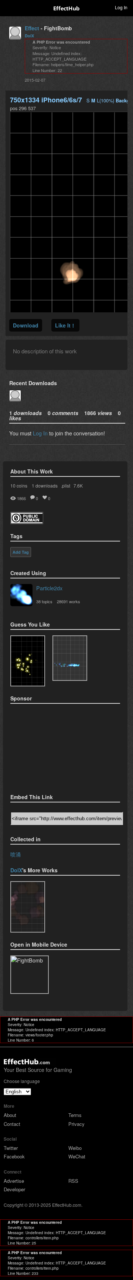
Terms (75, 1114)
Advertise (14, 1180)
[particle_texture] (69, 658)
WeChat (76, 1156)
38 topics (44, 601)
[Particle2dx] (21, 596)
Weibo (75, 1147)
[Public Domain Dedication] (26, 522)
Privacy (76, 1123)
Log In (40, 433)
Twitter (11, 1147)
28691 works (68, 601)
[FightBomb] (27, 907)
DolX (29, 35)
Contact (12, 1123)
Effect (32, 28)
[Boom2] (27, 661)
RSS (73, 1180)
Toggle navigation (9, 7)
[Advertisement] (47, 746)
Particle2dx (49, 588)
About (10, 1114)
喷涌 (15, 854)
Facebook (14, 1156)
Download (25, 325)
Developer (14, 1189)
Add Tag (21, 552)
